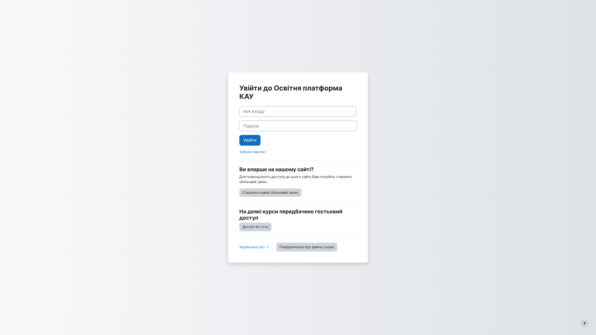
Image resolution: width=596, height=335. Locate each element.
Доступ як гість (255, 226)
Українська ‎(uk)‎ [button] (252, 247)
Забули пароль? (252, 152)
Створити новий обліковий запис (270, 192)
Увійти (250, 140)
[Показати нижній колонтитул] (584, 323)
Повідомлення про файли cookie (306, 247)
